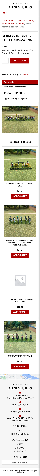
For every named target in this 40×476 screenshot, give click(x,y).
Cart (20, 444)
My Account (20, 451)
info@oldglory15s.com (20, 411)
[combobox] (20, 462)
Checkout (20, 448)
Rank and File (15, 20)
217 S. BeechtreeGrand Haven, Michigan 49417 (20, 396)
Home (4, 20)
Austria (20, 23)
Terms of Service (20, 434)
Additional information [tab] (15, 86)
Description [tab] (9, 82)
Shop (20, 430)
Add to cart (19, 60)
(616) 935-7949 (20, 405)
